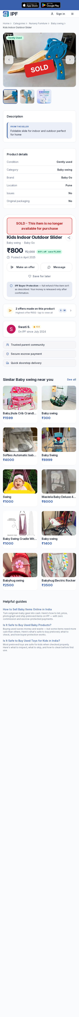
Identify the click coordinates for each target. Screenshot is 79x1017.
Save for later (42, 276)
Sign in (60, 13)
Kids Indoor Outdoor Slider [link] (17, 27)
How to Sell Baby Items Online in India (27, 609)
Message (59, 267)
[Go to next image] (70, 59)
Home (6, 23)
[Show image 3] (44, 96)
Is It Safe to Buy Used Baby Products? (27, 625)
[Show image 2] (27, 96)
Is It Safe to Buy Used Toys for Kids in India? (31, 640)
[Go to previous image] (9, 59)
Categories (19, 23)
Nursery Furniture (38, 23)
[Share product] (69, 237)
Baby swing (57, 23)
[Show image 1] (10, 96)
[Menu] (72, 14)
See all (71, 379)
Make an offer (25, 267)
